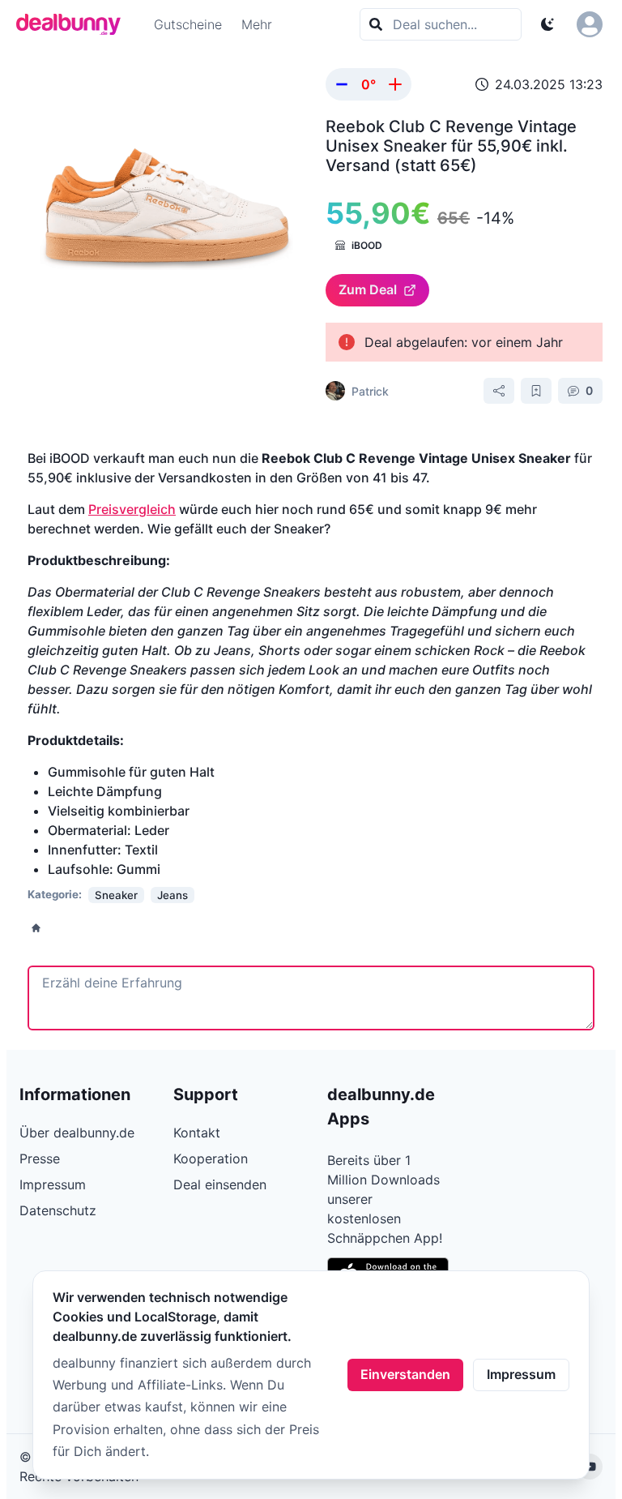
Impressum (521, 1374)
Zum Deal (368, 289)
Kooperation (210, 1158)
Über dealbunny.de (76, 1132)
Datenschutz (57, 1210)
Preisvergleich (132, 509)
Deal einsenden (219, 1184)
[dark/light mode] (547, 24)
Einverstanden (405, 1374)
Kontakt (196, 1132)
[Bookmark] (536, 391)
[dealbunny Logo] (73, 24)
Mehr (256, 24)
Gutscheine (188, 24)
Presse (39, 1158)
